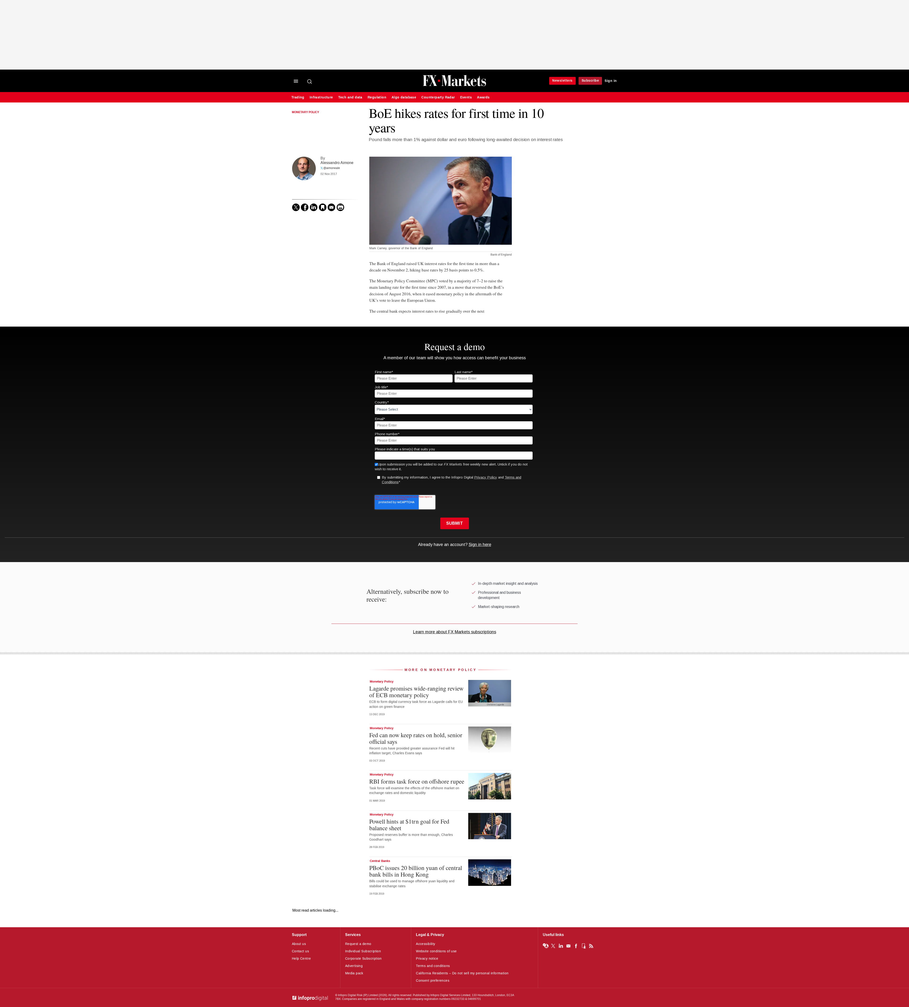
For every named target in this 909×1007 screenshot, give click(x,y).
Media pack (354, 973)
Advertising (354, 966)
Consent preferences (432, 980)
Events (466, 97)
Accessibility (425, 944)
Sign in (611, 80)
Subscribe (590, 80)
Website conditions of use (436, 951)
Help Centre (301, 958)
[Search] (310, 81)
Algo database (404, 97)
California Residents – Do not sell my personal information (462, 973)
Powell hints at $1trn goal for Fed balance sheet (409, 824)
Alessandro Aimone (337, 162)
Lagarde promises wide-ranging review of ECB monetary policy (416, 691)
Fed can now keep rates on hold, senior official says (415, 738)
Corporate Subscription (363, 958)
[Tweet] (296, 207)
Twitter (553, 946)
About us (299, 944)
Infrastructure (321, 97)
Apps (583, 946)
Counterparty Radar (438, 97)
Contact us (300, 951)
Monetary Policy (305, 112)
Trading (297, 97)
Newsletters (562, 80)
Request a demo (358, 944)
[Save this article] (322, 207)
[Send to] (331, 207)
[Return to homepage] (454, 85)
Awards (483, 97)
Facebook (576, 946)
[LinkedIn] (313, 207)
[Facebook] (304, 207)
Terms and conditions (433, 966)
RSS (591, 946)
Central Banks (380, 861)
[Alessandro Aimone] (304, 168)
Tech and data (350, 97)
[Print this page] (340, 207)
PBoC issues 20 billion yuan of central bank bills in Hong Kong (415, 871)
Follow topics (545, 946)
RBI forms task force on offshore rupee (416, 781)
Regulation (377, 97)
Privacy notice (427, 958)
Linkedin (561, 946)
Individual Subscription (363, 951)
